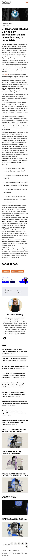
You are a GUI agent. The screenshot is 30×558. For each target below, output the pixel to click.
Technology (20, 271)
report (6, 74)
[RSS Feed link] (26, 546)
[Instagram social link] (19, 543)
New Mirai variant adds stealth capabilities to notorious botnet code (14, 413)
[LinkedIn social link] (15, 543)
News (13, 271)
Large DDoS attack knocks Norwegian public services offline (14, 360)
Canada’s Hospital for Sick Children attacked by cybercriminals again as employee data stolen (14, 375)
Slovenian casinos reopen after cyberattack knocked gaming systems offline (14, 351)
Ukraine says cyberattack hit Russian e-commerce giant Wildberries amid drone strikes (15, 403)
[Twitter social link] (11, 543)
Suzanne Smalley (7, 23)
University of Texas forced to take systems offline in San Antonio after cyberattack (13, 394)
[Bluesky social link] (26, 543)
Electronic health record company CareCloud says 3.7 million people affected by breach (13, 385)
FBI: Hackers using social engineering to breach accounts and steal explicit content (15, 422)
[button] (27, 2)
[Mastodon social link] (22, 543)
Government (6, 271)
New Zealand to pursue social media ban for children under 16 (15, 367)
